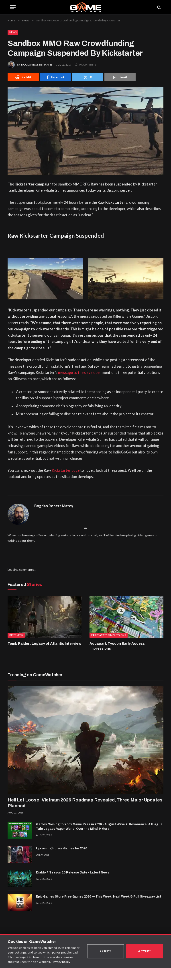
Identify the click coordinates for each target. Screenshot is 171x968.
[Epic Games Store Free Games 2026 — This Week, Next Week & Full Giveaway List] (20, 902)
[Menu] (13, 7)
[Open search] (158, 7)
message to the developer (79, 372)
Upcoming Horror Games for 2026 (61, 848)
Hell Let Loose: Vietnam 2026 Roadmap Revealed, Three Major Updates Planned (85, 802)
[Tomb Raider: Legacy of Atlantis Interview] (44, 617)
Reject (106, 951)
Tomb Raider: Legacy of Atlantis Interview (44, 643)
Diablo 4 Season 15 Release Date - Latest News (72, 872)
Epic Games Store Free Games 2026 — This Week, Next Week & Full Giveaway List (98, 896)
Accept (144, 951)
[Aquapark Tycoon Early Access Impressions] (126, 617)
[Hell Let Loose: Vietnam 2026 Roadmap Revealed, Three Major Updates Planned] (85, 740)
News (12, 32)
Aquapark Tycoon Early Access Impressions (117, 646)
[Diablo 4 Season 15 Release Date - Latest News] (20, 878)
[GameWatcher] (85, 7)
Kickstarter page (65, 470)
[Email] (85, 527)
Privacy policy (60, 962)
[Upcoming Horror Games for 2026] (20, 854)
